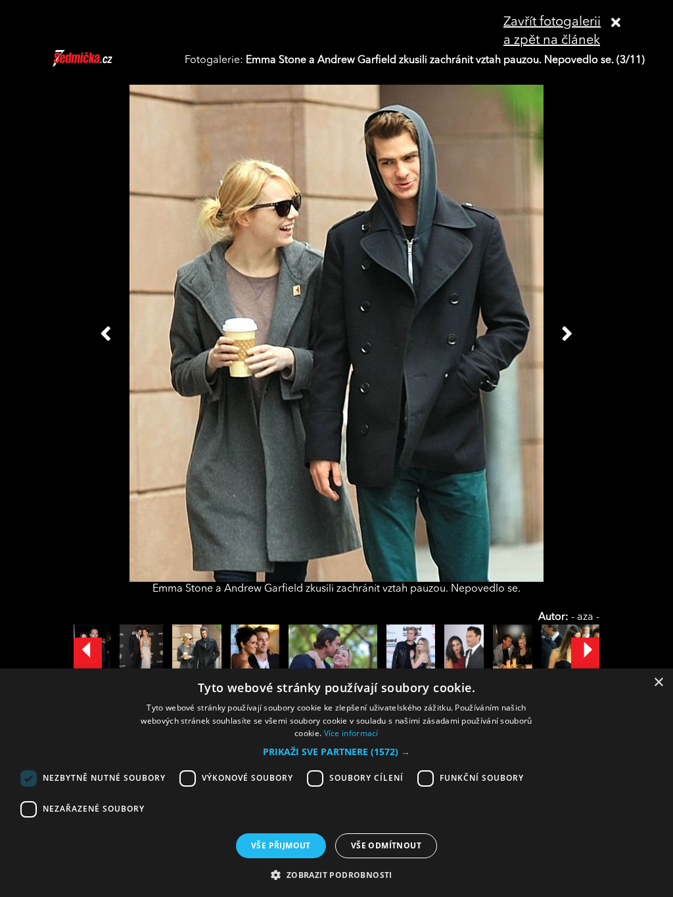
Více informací (351, 733)
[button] (336, 751)
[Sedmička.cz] (99, 64)
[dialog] (336, 782)
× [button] (658, 683)
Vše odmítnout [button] (386, 845)
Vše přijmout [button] (281, 845)
